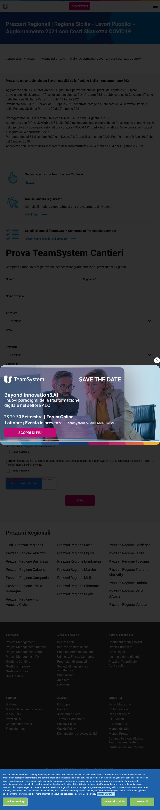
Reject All (142, 801)
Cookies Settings (15, 801)
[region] (80, 789)
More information (105, 794)
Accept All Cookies (114, 801)
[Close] (153, 775)
